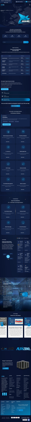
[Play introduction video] (23, 294)
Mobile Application (23, 151)
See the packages (7, 124)
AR (24, 1)
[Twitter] (3, 394)
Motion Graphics (23, 183)
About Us (2, 0)
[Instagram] (4, 394)
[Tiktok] (6, 394)
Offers (5, 2)
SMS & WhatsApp (8, 226)
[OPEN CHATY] (29, 420)
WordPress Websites (23, 135)
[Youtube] (4, 393)
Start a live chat (4, 89)
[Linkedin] (6, 393)
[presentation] (2, 325)
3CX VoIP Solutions (22, 226)
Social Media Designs (8, 211)
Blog (7, 2)
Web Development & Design (8, 135)
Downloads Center (8, 0)
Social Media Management (8, 183)
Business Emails (23, 211)
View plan (27, 58)
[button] (29, 4)
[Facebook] (3, 393)
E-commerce (8, 151)
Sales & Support (19, 1)
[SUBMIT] (20, 410)
